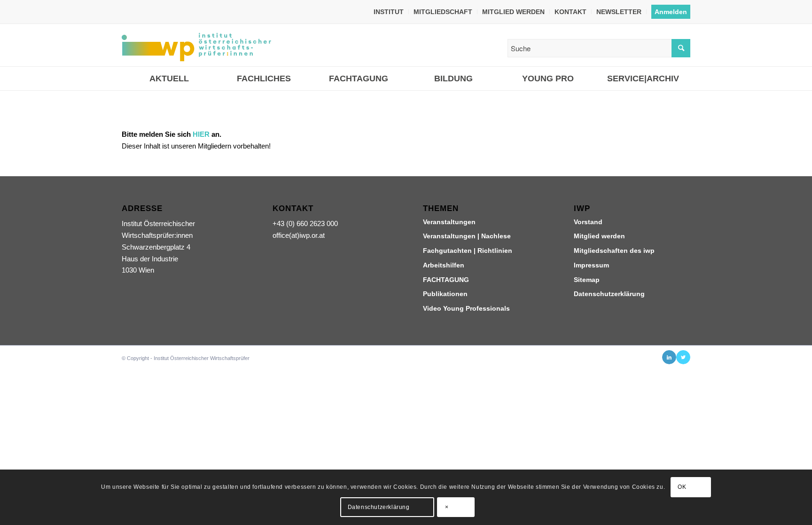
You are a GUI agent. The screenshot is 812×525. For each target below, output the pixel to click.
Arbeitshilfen (443, 265)
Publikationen (445, 294)
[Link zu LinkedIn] (669, 357)
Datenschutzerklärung (609, 294)
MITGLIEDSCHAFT (443, 12)
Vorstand (588, 222)
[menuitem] (389, 11)
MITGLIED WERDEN (513, 12)
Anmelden (671, 12)
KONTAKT (570, 12)
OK (682, 487)
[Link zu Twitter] (683, 357)
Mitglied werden (599, 236)
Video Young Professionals (466, 308)
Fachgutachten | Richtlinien (467, 250)
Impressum (591, 265)
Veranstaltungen (449, 222)
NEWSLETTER (618, 12)
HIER (201, 134)
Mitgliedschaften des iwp (614, 250)
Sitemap (587, 279)
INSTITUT (389, 12)
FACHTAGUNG (446, 279)
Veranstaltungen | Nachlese (467, 236)
